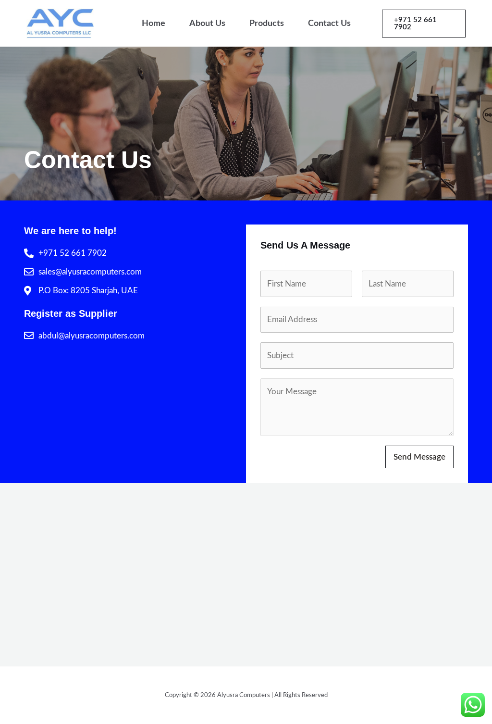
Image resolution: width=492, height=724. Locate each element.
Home (153, 23)
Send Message (419, 457)
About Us (207, 23)
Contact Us (329, 23)
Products (266, 23)
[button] (424, 23)
